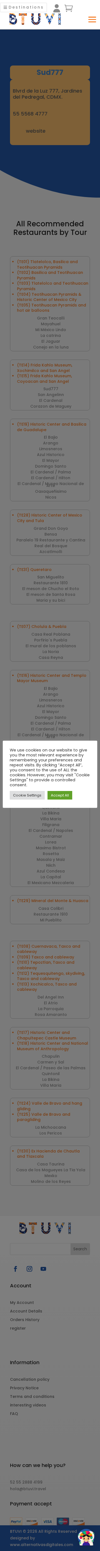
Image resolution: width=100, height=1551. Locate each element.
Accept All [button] (60, 795)
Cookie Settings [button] (27, 795)
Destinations (26, 7)
